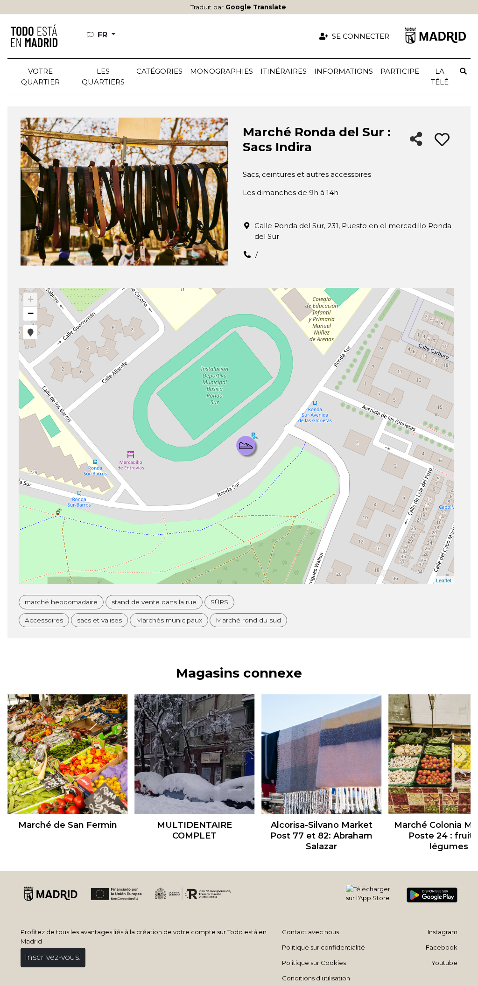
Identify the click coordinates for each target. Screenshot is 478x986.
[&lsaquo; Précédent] (16, 754)
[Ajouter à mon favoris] (442, 140)
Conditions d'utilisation (316, 978)
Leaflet (443, 580)
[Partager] (416, 140)
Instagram (442, 932)
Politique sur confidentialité (323, 947)
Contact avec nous (310, 932)
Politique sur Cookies (314, 962)
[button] (103, 77)
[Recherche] (463, 72)
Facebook (441, 947)
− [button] (31, 313)
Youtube (444, 962)
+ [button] (31, 299)
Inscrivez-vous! (53, 957)
